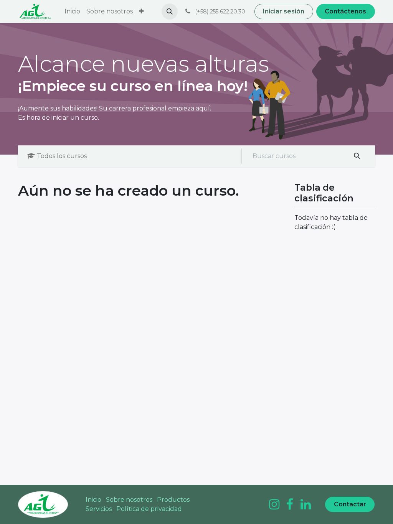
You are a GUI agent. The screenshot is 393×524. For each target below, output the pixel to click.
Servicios (99, 508)
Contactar (350, 504)
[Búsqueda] (357, 156)
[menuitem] (72, 11)
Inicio (93, 499)
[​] (274, 504)
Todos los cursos (62, 156)
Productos (173, 499)
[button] (170, 11)
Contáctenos (345, 11)
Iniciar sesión (283, 11)
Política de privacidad (149, 508)
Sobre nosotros (129, 499)
